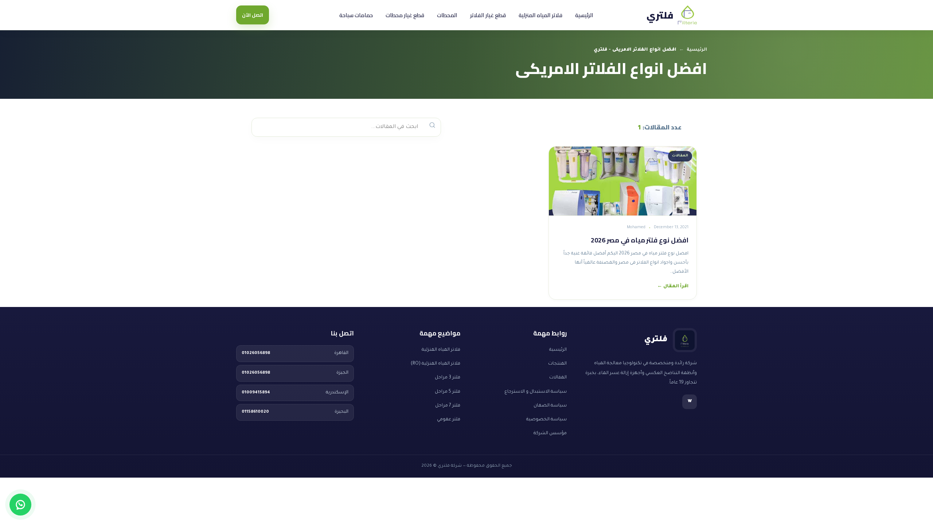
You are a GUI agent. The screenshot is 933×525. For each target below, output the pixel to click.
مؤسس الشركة (550, 433)
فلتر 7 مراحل (447, 405)
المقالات (558, 377)
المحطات (447, 15)
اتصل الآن (252, 15)
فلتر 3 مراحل (447, 377)
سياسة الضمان (550, 405)
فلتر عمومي (448, 419)
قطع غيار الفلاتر (488, 15)
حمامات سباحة (356, 15)
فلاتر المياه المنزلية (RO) (435, 363)
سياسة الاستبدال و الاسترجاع (535, 391)
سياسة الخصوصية (546, 419)
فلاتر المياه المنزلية (540, 15)
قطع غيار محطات (405, 15)
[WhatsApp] (20, 505)
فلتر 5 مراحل (447, 391)
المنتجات (557, 363)
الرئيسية (584, 15)
